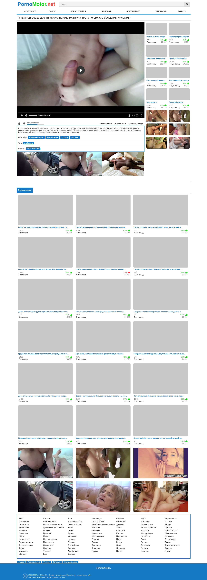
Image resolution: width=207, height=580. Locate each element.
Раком (95, 542)
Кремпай (47, 533)
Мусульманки (98, 536)
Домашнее (24, 527)
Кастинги (96, 530)
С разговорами (26, 545)
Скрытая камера (172, 545)
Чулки (167, 551)
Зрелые (168, 527)
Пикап (143, 539)
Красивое (23, 533)
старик (21, 562)
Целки (119, 551)
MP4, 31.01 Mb (33, 149)
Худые (95, 551)
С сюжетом (48, 545)
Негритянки (24, 539)
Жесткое (96, 527)
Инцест (71, 530)
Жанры (182, 11)
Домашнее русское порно (55, 527)
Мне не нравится (23, 123)
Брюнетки (120, 521)
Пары (118, 539)
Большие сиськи (36, 137)
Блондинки (24, 521)
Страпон (96, 548)
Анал (70, 518)
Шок (45, 554)
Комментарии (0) (136, 123)
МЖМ (21, 536)
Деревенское (147, 524)
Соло (21, 548)
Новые (52, 11)
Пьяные (71, 542)
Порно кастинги (26, 542)
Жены (70, 527)
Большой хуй (98, 521)
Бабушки (120, 518)
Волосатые (24, 524)
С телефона (73, 545)
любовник (28, 143)
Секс (118, 545)
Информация (106, 123)
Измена (46, 530)
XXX (63, 577)
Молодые (72, 536)
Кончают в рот (171, 530)
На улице (169, 536)
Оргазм (65, 137)
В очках (168, 521)
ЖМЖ (119, 527)
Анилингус (97, 518)
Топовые (107, 11)
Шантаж (22, 554)
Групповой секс (75, 524)
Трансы (168, 548)
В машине (145, 521)
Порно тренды (78, 11)
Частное (74, 137)
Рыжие (168, 542)
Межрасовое (171, 533)
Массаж (119, 533)
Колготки (145, 530)
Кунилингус (97, 533)
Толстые (144, 548)
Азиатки (46, 518)
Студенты (120, 548)
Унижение (23, 551)
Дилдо (168, 524)
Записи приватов (148, 527)
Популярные (133, 11)
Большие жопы (50, 521)
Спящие (47, 548)
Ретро (119, 542)
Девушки (120, 524)
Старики (71, 548)
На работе (145, 536)
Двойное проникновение (103, 524)
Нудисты (71, 539)
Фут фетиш (73, 551)
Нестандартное (50, 539)
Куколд (71, 533)
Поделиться (120, 123)
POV (21, 518)
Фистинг (47, 551)
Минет (46, 536)
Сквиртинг (145, 545)
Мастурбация (52, 137)
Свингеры (96, 545)
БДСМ (143, 518)
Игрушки (23, 530)
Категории (161, 11)
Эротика (71, 554)
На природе (121, 536)
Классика (120, 530)
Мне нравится (19, 123)
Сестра (46, 562)
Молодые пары (70, 562)
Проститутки (48, 542)
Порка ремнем (34, 562)
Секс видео (30, 11)
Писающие (170, 539)
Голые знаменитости (52, 524)
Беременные (171, 518)
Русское (144, 542)
